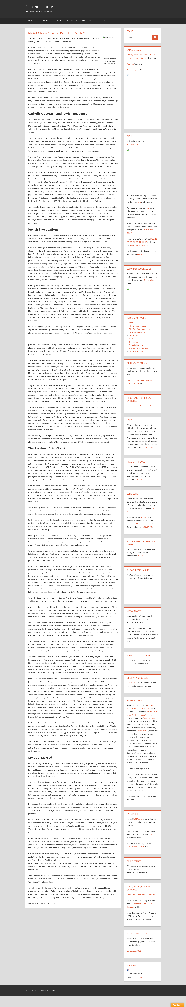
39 (137, 242)
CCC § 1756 (131, 683)
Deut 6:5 (146, 229)
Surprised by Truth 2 (135, 846)
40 (155, 447)
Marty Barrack (142, 730)
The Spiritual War (63, 20)
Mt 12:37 (142, 555)
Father (143, 517)
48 (146, 242)
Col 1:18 (138, 479)
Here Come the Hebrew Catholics (141, 406)
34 (134, 242)
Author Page (132, 70)
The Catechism (82, 20)
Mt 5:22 (153, 239)
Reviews (130, 64)
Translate (139, 977)
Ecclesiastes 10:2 (134, 951)
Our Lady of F (132, 380)
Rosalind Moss (149, 718)
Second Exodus (39, 7)
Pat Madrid (137, 819)
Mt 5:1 (139, 524)
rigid (139, 202)
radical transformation (138, 245)
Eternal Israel (100, 20)
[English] (128, 970)
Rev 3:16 (141, 254)
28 (128, 242)
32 (131, 242)
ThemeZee (52, 990)
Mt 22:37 (149, 447)
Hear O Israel (44, 20)
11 (144, 524)
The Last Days (149, 280)
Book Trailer (146, 70)
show (152, 834)
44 (143, 242)
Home (29, 20)
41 (140, 242)
